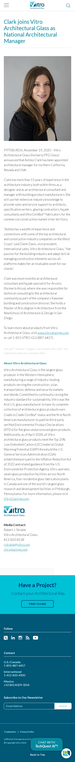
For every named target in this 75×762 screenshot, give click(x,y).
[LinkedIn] (13, 638)
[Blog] (27, 638)
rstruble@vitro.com (17, 545)
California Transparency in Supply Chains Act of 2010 (29, 739)
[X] (6, 638)
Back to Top (37, 754)
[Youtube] (35, 638)
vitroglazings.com (16, 549)
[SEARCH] (68, 5)
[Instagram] (20, 638)
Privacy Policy (27, 731)
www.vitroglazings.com (53, 333)
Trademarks (10, 731)
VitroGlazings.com (16, 499)
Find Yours (37, 604)
